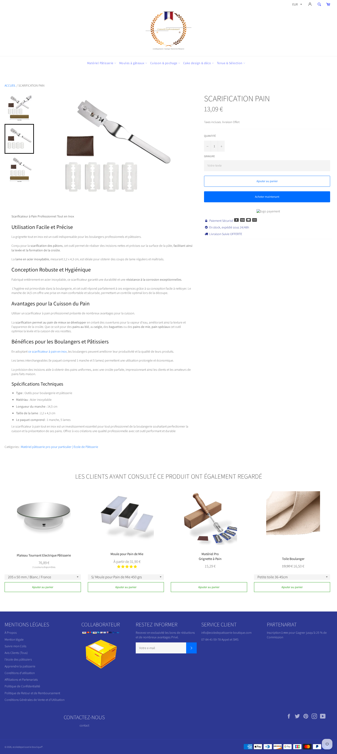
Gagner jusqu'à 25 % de (311, 633)
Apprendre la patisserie (20, 666)
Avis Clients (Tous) (16, 653)
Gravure (209, 156)
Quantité (210, 135)
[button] (127, 567)
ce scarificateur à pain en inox (47, 351)
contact (84, 725)
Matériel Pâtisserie (100, 63)
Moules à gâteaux (132, 63)
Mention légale (14, 639)
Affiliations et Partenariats (21, 679)
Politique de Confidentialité (22, 686)
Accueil (10, 85)
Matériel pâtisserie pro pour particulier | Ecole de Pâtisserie (59, 447)
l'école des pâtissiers (18, 659)
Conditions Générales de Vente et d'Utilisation (34, 700)
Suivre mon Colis (15, 646)
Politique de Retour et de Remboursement (32, 693)
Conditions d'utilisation (20, 673)
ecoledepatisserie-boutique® (28, 747)
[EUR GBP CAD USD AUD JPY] (296, 5)
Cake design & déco (197, 63)
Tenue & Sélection (230, 63)
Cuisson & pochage (164, 63)
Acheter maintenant (267, 197)
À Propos (11, 633)
